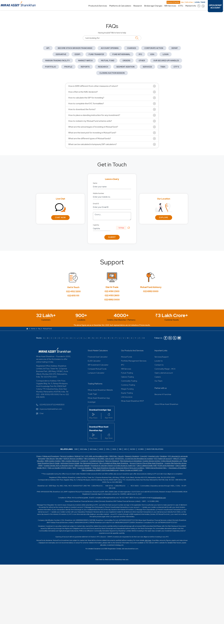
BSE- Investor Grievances (70, 461)
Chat (41, 413)
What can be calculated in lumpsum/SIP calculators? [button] (92, 144)
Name (95, 183)
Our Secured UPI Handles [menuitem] (166, 60)
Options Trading (127, 377)
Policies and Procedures (51, 456)
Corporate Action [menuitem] (153, 48)
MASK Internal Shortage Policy (156, 468)
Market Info (190, 6)
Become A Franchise (173, 2)
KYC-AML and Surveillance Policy (96, 456)
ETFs (180, 6)
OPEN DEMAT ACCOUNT (215, 6)
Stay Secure (50, 459)
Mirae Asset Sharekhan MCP (132, 401)
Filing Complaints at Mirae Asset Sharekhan (113, 463)
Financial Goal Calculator (98, 357)
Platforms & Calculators (120, 6)
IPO (122, 365)
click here (148, 540)
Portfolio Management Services (133, 361)
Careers (158, 377)
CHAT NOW (60, 217)
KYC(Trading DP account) (163, 459)
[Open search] (199, 6)
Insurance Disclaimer (85, 468)
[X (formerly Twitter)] (174, 338)
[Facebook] (165, 338)
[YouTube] (179, 338)
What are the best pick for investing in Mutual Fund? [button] (92, 132)
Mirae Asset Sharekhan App (99, 398)
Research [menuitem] (103, 67)
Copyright (143, 456)
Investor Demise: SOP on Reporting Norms (58, 466)
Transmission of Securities (177, 468)
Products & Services (97, 6)
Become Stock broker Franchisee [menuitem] (75, 48)
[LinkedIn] (170, 338)
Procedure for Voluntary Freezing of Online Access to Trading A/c (113, 466)
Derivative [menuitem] (61, 54)
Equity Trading (127, 393)
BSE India (83, 449)
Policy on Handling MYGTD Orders (60, 468)
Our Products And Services (132, 350)
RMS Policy (113, 456)
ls (58, 463)
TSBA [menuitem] (162, 67)
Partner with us (161, 388)
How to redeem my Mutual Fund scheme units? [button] (90, 121)
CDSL (108, 449)
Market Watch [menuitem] (85, 60)
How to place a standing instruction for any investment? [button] (94, 115)
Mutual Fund (47, 329)
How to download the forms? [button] (82, 109)
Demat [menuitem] (175, 48)
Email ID (96, 204)
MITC (74, 468)
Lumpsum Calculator (96, 373)
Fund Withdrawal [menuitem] (121, 54)
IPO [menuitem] (140, 54)
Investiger (92, 402)
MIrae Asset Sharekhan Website (100, 390)
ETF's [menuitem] (176, 67)
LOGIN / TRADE (200, 2)
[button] (122, 227)
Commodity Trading (129, 381)
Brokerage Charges (153, 6)
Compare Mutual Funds (97, 369)
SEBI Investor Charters (53, 461)
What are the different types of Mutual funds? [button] (89, 138)
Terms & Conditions (67, 456)
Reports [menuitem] (85, 67)
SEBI (76, 449)
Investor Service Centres (151, 461)
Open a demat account (164, 373)
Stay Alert (59, 459)
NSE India (93, 449)
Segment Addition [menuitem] (125, 67)
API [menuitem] (47, 48)
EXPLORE (163, 217)
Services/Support (162, 357)
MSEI (101, 449)
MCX (126, 449)
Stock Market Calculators (98, 350)
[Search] (137, 37)
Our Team (158, 381)
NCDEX (132, 449)
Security (121, 456)
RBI (120, 449)
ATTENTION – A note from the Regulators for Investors (134, 459)
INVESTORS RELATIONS (154, 449)
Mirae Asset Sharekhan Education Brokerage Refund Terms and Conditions (119, 468)
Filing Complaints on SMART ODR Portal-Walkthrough (100, 470)
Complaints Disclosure (96, 461)
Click (97, 559)
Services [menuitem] (147, 67)
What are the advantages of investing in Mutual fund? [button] (93, 126)
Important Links (161, 350)
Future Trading (127, 373)
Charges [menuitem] (131, 48)
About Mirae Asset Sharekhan (166, 404)
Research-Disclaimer (132, 456)
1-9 (143, 338)
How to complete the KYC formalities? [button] (86, 103)
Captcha (96, 225)
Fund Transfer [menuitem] (96, 54)
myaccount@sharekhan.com (51, 409)
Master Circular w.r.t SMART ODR (131, 470)
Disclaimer (163, 456)
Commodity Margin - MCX (165, 369)
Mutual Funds (126, 357)
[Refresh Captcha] (128, 227)
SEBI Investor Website (82, 466)
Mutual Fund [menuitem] (107, 60)
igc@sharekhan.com (159, 498)
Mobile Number (98, 193)
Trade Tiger (92, 394)
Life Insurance (126, 397)
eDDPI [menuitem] (77, 54)
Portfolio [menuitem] (50, 67)
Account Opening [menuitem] (110, 48)
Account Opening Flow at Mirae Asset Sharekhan (146, 463)
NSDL (114, 449)
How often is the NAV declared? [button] (83, 91)
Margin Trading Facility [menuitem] (57, 60)
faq (39, 329)
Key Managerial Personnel (89, 463)
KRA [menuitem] (152, 54)
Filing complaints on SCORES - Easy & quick (99, 459)
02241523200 (45, 404)
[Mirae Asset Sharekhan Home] (55, 350)
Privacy (39, 456)
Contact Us (159, 365)
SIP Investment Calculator (98, 365)
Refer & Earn (189, 2)
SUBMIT (112, 237)
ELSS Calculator (94, 361)
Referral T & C (79, 456)
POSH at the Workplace (166, 466)
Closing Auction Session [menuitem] (112, 73)
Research (137, 6)
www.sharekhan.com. (131, 549)
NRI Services (170, 6)
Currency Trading (128, 385)
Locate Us (159, 361)
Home (33, 329)
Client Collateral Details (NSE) (147, 466)
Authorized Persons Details (70, 463)
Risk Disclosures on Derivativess (131, 461)
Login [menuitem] (165, 54)
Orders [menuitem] (126, 60)
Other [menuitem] (142, 60)
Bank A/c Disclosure (112, 461)
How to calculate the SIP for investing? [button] (86, 97)
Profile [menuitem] (68, 67)
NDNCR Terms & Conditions (73, 459)
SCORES (141, 449)
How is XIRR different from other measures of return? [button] (93, 86)
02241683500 (58, 404)
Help (182, 2)
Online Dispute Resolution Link (171, 461)
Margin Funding (127, 389)
